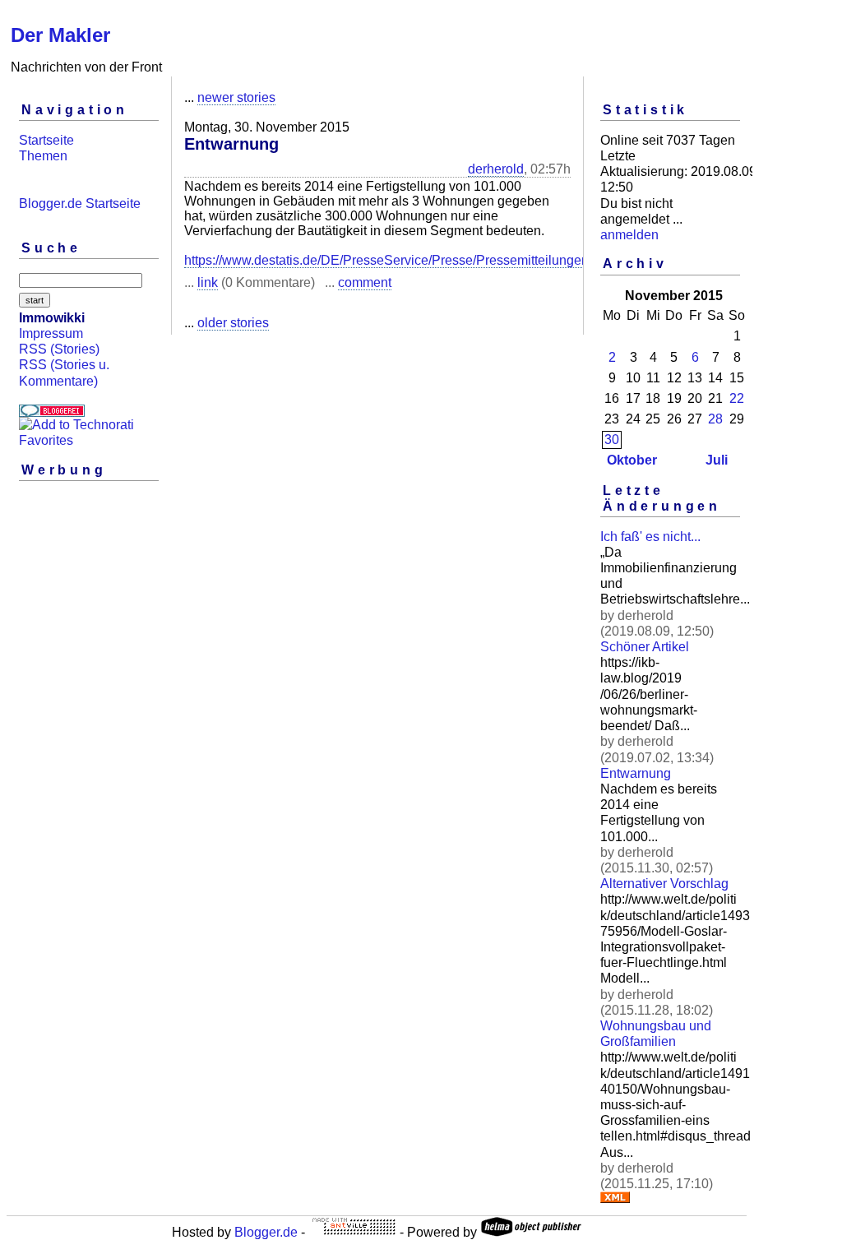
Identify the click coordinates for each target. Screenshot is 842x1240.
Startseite (46, 140)
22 (736, 398)
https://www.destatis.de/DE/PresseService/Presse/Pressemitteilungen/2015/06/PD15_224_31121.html (481, 260)
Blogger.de (266, 1232)
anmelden (629, 235)
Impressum (51, 333)
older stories (233, 323)
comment (364, 282)
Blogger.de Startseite (80, 204)
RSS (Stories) (59, 349)
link (207, 282)
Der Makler (60, 35)
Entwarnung (635, 773)
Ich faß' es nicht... (650, 537)
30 (611, 439)
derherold (496, 169)
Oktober (632, 460)
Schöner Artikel (644, 647)
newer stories (236, 97)
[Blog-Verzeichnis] (52, 412)
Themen (43, 156)
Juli (717, 460)
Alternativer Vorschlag (664, 884)
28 (715, 419)
